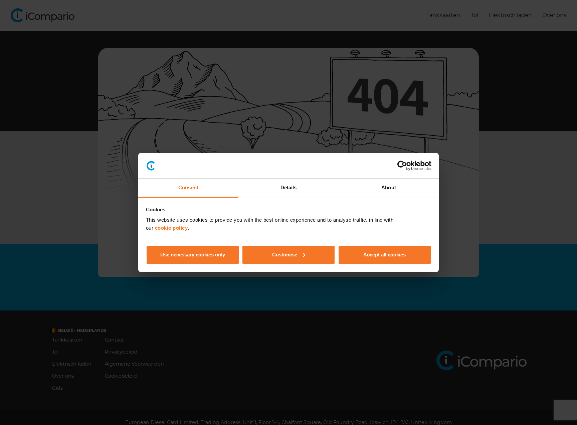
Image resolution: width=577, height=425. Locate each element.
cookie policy (171, 228)
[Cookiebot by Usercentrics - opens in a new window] (402, 166)
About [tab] (388, 187)
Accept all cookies (384, 254)
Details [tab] (288, 187)
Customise (284, 254)
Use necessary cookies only (192, 254)
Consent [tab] (188, 187)
